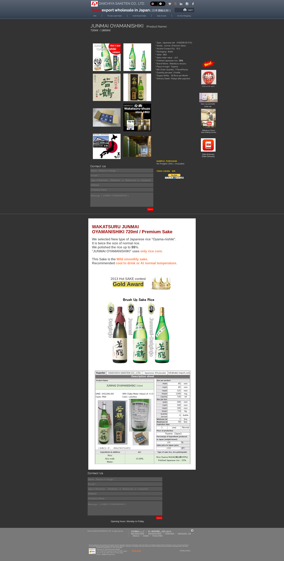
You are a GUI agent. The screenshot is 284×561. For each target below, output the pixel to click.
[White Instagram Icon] (187, 4)
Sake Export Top (184, 533)
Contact (146, 536)
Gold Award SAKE (154, 533)
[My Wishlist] (169, 3)
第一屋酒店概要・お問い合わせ (159, 531)
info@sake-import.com (108, 554)
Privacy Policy (157, 536)
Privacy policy (185, 550)
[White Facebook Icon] (193, 4)
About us (136, 536)
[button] (184, 16)
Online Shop (169, 533)
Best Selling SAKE (137, 533)
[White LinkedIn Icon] (181, 4)
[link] (175, 3)
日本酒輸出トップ (137, 531)
